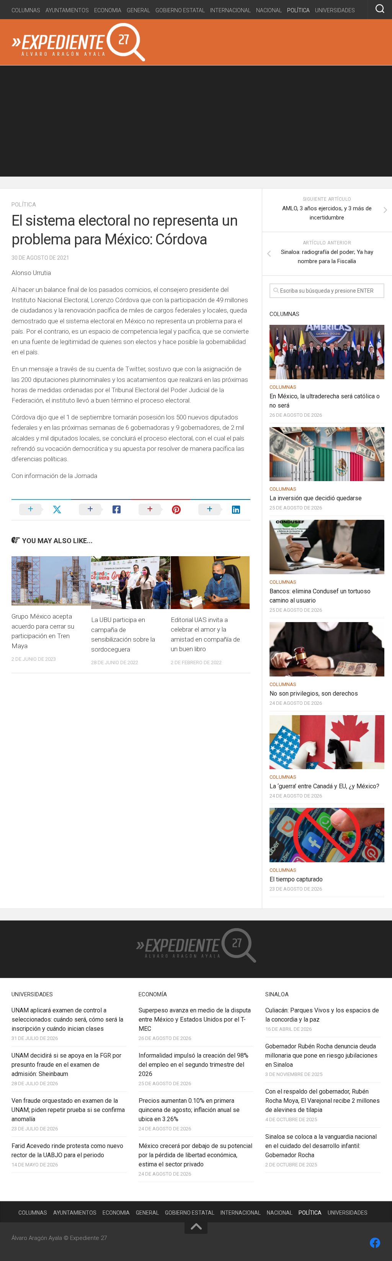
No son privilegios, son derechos (314, 693)
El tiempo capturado (296, 879)
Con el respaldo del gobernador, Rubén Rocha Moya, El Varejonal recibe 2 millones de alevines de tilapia (322, 1101)
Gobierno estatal (180, 10)
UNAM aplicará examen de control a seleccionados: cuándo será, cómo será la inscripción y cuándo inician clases (67, 1019)
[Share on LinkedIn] (220, 509)
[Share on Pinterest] (161, 509)
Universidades (335, 10)
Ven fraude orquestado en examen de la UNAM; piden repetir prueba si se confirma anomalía (68, 1110)
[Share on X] (41, 509)
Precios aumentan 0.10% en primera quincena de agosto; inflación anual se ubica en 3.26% (189, 1110)
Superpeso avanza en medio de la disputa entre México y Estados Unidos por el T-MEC (195, 1019)
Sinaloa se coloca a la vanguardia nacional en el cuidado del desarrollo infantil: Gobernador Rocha (321, 1146)
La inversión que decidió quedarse (316, 498)
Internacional (230, 10)
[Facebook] (375, 1243)
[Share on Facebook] (101, 509)
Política (298, 10)
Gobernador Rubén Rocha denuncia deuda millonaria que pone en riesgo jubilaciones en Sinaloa (321, 1055)
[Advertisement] (196, 123)
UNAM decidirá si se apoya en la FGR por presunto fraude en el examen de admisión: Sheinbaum (66, 1065)
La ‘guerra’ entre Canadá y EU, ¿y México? (324, 786)
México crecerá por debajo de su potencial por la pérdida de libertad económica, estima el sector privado (195, 1155)
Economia (107, 10)
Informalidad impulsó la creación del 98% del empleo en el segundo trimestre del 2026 (193, 1065)
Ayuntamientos (67, 10)
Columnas (25, 10)
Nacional (269, 10)
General (138, 10)
